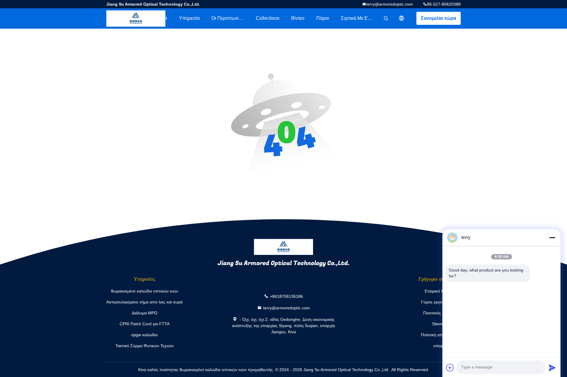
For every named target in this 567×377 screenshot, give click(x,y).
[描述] (401, 18)
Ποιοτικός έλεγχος (439, 313)
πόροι (322, 18)
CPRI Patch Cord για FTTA (145, 323)
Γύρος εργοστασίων (439, 302)
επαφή (440, 345)
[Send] (552, 367)
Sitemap (439, 323)
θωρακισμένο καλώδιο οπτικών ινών (144, 291)
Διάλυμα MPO (144, 313)
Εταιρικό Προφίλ (439, 291)
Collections (267, 18)
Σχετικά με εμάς (358, 18)
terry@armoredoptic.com (389, 4)
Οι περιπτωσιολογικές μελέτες (230, 18)
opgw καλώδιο (144, 334)
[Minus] (552, 237)
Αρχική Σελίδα (152, 18)
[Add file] (450, 367)
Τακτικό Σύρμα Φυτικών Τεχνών (144, 345)
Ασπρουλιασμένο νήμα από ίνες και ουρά (144, 302)
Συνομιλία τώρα (438, 18)
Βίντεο (297, 18)
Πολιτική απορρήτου (440, 334)
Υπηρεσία (189, 18)
